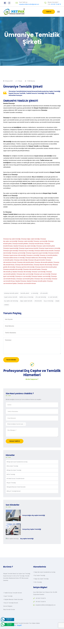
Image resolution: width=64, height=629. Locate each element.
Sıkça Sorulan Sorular (9, 609)
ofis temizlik (44, 293)
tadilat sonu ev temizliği (26, 297)
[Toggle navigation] (58, 11)
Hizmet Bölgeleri (7, 606)
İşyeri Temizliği (12, 483)
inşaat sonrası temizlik (10, 297)
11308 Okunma (31, 81)
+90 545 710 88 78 (56, 4)
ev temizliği (34, 293)
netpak (57, 301)
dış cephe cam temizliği (11, 301)
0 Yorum (20, 81)
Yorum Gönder (11, 360)
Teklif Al (48, 12)
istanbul (6, 305)
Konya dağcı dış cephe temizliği (33, 515)
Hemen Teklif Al (14, 441)
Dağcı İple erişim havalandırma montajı (17, 462)
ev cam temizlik (52, 297)
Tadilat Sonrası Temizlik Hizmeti (16, 478)
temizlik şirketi (24, 293)
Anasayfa (31, 50)
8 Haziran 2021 (9, 81)
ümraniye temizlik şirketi (11, 293)
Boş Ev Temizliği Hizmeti (14, 491)
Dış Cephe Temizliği (13, 466)
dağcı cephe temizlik (26, 301)
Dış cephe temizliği (27, 539)
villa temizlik (38, 301)
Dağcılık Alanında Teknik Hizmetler (17, 487)
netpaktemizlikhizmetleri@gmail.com (29, 4)
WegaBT (19, 625)
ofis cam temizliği (41, 297)
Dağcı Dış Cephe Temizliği (14, 470)
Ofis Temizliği (11, 474)
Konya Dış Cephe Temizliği (31, 529)
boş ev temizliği (48, 301)
